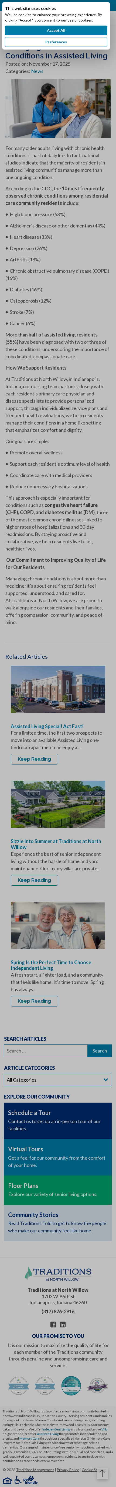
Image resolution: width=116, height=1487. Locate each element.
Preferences (56, 42)
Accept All (56, 30)
